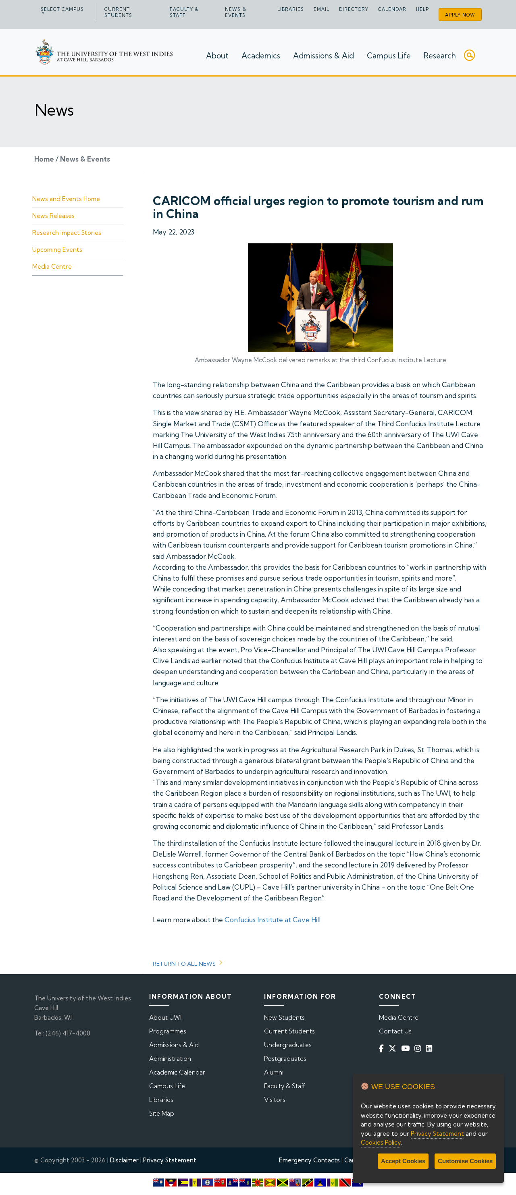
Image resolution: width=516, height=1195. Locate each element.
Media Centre (52, 266)
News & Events (235, 12)
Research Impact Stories (66, 233)
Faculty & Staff (184, 12)
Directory (353, 9)
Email (321, 9)
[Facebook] (383, 1048)
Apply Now (460, 15)
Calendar (392, 9)
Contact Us (395, 1031)
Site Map (161, 1113)
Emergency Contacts (309, 1160)
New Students (284, 1017)
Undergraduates (288, 1045)
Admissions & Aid (323, 55)
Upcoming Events (57, 249)
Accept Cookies (403, 1161)
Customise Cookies (465, 1161)
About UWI (165, 1017)
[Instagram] (419, 1048)
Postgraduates (285, 1058)
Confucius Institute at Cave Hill (272, 919)
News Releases (53, 216)
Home (44, 159)
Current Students (118, 12)
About (217, 55)
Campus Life (389, 55)
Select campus (62, 9)
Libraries (290, 9)
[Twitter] (394, 1048)
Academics (260, 55)
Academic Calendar (177, 1072)
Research (440, 55)
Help (422, 9)
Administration (170, 1058)
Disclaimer (124, 1160)
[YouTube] (407, 1048)
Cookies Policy (381, 1142)
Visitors (274, 1100)
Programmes (167, 1031)
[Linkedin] (430, 1048)
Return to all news (184, 963)
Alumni (273, 1072)
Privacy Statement (169, 1160)
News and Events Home (66, 199)
